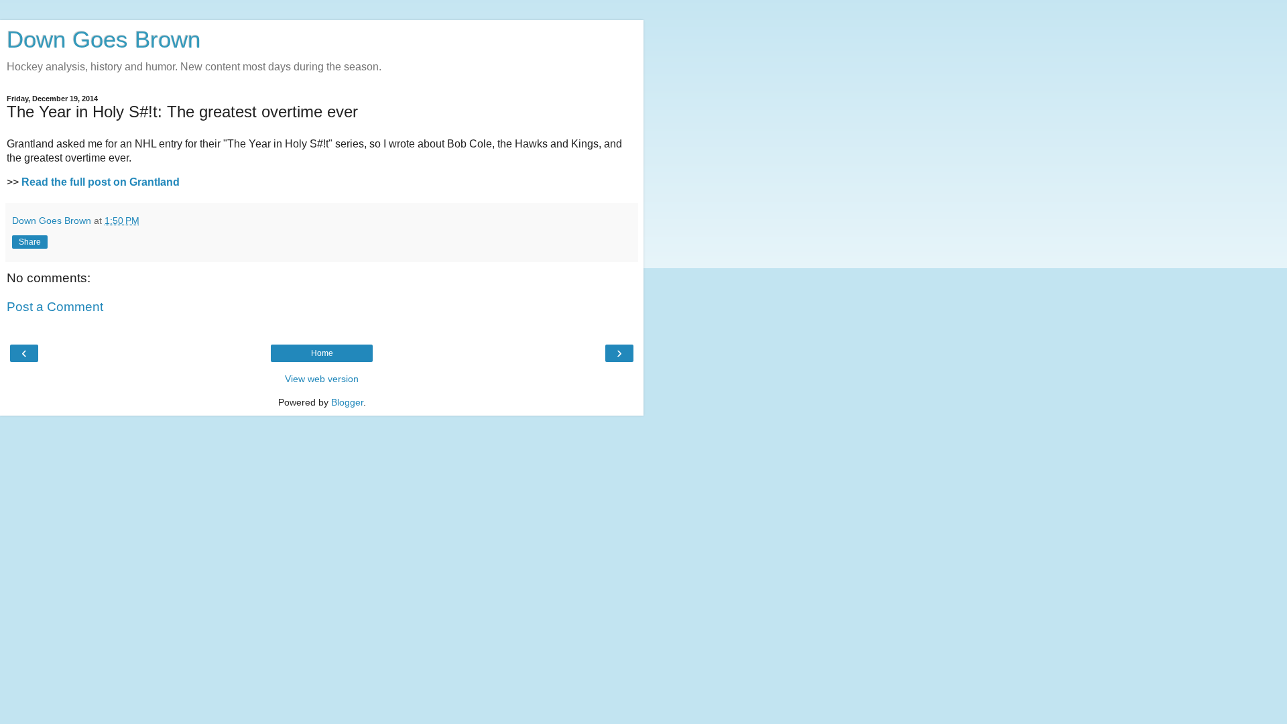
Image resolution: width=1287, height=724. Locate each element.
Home (322, 353)
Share (30, 242)
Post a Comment (55, 307)
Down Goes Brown (103, 39)
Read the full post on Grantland (100, 182)
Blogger (347, 402)
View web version (322, 378)
